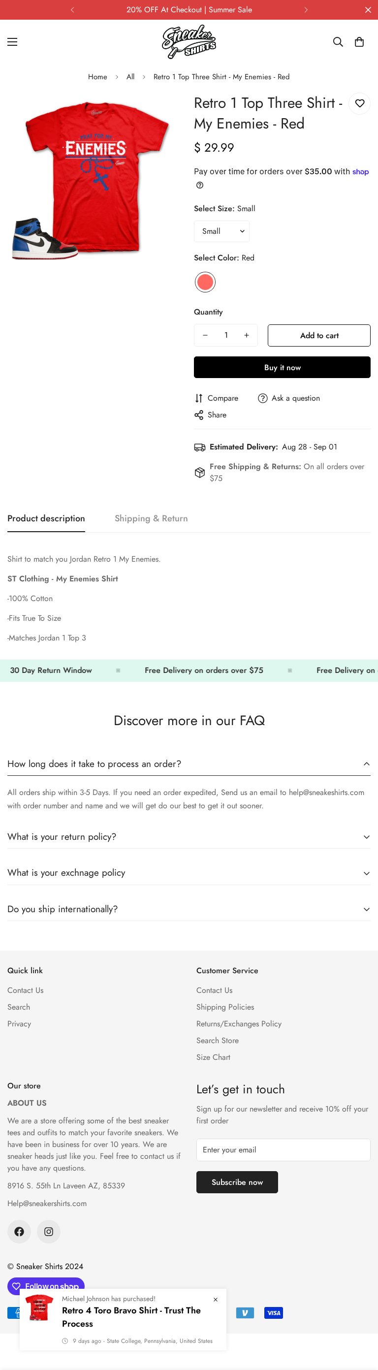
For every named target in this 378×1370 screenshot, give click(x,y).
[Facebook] (19, 1231)
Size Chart (213, 1057)
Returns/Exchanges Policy (239, 1023)
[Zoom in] (163, 111)
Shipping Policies (225, 1007)
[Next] (306, 10)
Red (205, 282)
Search (18, 1007)
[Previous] (72, 10)
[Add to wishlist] (359, 104)
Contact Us (25, 990)
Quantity (208, 312)
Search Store (217, 1040)
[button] (359, 42)
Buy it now (282, 367)
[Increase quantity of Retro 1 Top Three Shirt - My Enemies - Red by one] (246, 335)
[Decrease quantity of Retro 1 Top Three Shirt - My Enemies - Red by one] (205, 335)
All (130, 76)
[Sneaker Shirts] (189, 42)
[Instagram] (49, 1231)
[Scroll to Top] (358, 1316)
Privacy (19, 1023)
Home (97, 76)
